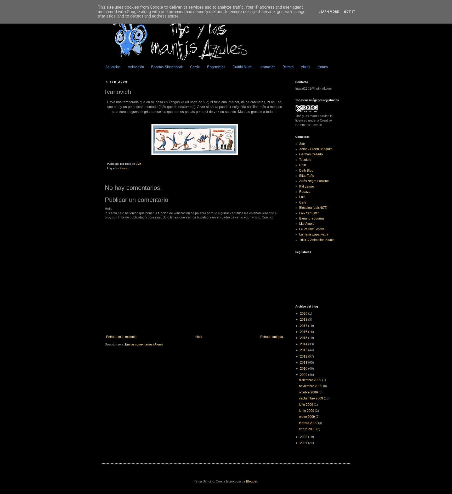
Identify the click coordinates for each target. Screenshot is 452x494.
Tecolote (305, 160)
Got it (349, 12)
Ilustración (267, 67)
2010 (304, 368)
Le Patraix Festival (312, 229)
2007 (304, 443)
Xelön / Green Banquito (315, 149)
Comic (195, 67)
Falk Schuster (309, 213)
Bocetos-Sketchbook (167, 67)
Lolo (302, 197)
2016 (304, 332)
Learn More (329, 12)
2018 (304, 319)
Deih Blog (306, 170)
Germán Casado (311, 154)
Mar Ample (306, 224)
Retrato (287, 67)
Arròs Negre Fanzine (314, 181)
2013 (304, 350)
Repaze (304, 192)
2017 (304, 326)
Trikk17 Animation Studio (317, 240)
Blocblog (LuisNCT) (313, 208)
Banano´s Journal (312, 218)
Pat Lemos (306, 186)
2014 (304, 344)
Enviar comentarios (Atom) (144, 344)
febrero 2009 (308, 423)
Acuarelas (113, 67)
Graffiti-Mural (242, 67)
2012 (304, 356)
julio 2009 (306, 405)
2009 (304, 375)
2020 (304, 313)
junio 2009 (307, 411)
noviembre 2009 (311, 386)
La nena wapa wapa (313, 234)
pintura (323, 67)
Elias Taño (306, 176)
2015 (304, 338)
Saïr (302, 144)
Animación (136, 67)
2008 (304, 437)
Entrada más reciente (121, 337)
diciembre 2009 (310, 380)
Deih (302, 165)
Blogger (251, 481)
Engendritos (216, 67)
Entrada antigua (271, 337)
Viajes (305, 67)
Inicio (198, 337)
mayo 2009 (307, 417)
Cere (302, 202)
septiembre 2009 (311, 398)
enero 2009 (307, 429)
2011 (304, 362)
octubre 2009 (309, 392)
